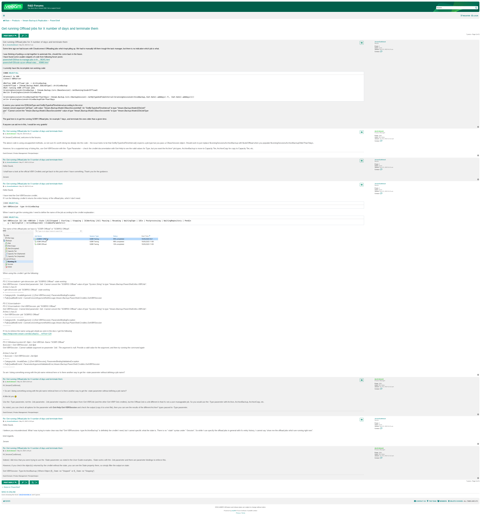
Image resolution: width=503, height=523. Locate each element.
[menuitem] (474, 15)
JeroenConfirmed (380, 41)
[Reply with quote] (362, 42)
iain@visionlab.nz (25, 494)
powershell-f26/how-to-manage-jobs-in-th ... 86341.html (26, 59)
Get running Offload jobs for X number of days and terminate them (50, 28)
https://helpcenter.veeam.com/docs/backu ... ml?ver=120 (27, 334)
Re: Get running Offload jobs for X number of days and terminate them (33, 131)
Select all (13, 73)
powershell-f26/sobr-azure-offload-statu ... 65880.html (25, 62)
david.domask (379, 131)
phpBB (233, 510)
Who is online (9, 492)
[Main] (15, 6)
